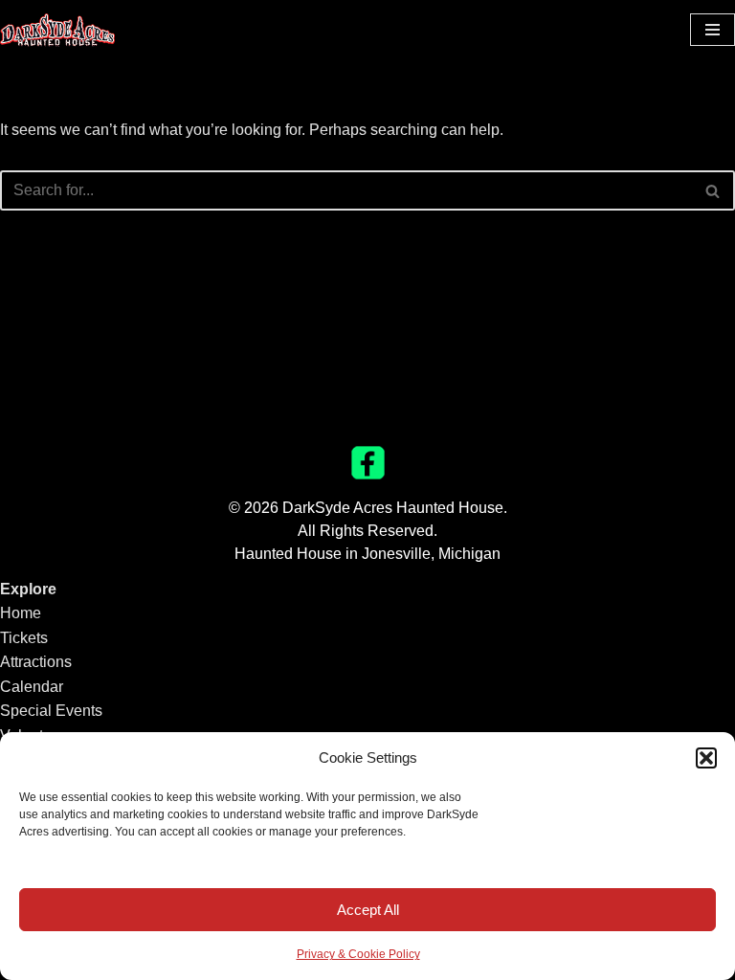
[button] (706, 758)
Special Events (51, 710)
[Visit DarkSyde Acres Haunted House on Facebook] (368, 474)
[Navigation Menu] (712, 29)
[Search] (713, 190)
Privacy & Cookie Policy (358, 954)
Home (20, 613)
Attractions (36, 662)
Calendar (31, 687)
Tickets (24, 638)
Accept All (368, 910)
